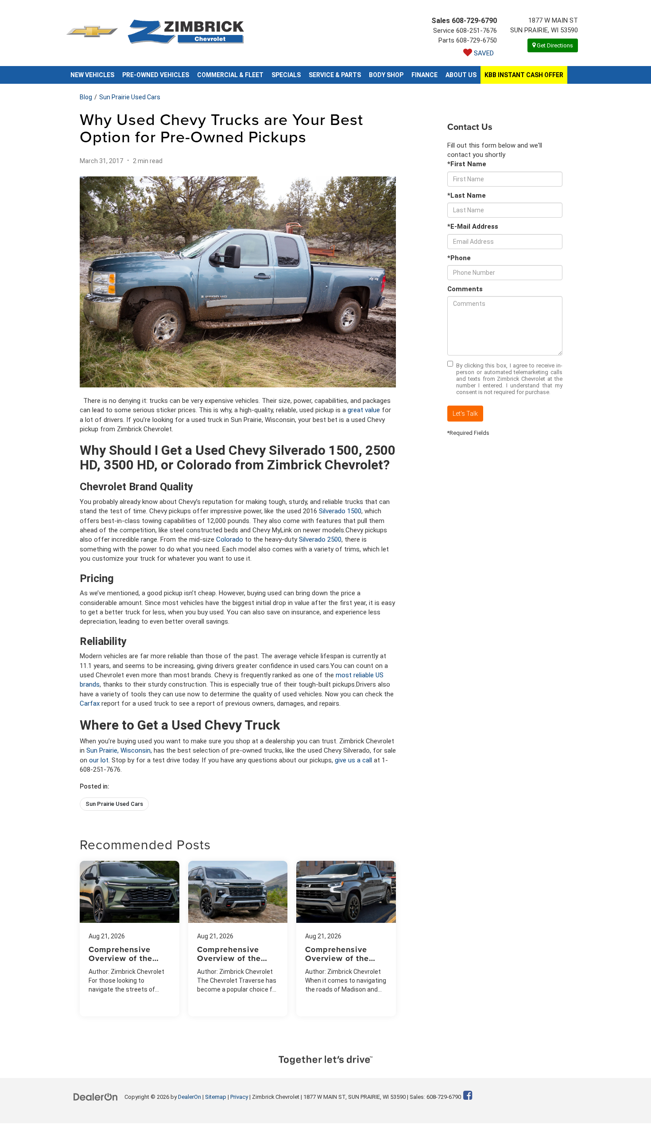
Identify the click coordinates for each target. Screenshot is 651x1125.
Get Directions (554, 45)
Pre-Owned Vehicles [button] (155, 74)
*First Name (466, 164)
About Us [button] (461, 74)
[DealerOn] (95, 1097)
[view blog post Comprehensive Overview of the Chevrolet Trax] (129, 938)
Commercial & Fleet (230, 74)
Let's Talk (465, 413)
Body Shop (386, 74)
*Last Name (466, 195)
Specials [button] (286, 74)
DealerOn (189, 1097)
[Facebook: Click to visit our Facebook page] (468, 1097)
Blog (86, 97)
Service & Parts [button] (335, 74)
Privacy (239, 1097)
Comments (465, 289)
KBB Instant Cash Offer (523, 74)
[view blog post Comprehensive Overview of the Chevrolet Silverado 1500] (346, 938)
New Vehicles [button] (92, 74)
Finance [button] (424, 74)
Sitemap (215, 1097)
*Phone (459, 258)
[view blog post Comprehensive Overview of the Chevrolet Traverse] (238, 938)
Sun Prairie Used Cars (129, 97)
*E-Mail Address (472, 226)
